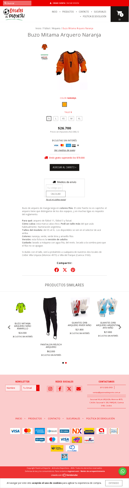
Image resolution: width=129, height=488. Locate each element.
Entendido (114, 483)
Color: (68, 98)
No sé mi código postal (56, 199)
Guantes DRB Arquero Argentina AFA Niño (108, 325)
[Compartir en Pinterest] (73, 270)
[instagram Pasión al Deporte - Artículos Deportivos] (50, 389)
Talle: (68, 112)
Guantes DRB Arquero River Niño (79, 324)
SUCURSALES (99, 12)
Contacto (83, 12)
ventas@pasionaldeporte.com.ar (106, 392)
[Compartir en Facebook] (56, 270)
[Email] (78, 389)
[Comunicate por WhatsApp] (122, 471)
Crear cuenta (59, 3)
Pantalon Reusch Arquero (51, 345)
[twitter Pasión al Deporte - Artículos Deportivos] (69, 389)
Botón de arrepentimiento (93, 471)
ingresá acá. (73, 471)
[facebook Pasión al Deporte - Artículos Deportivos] (59, 389)
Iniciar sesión (73, 3)
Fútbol (46, 28)
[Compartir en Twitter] (65, 270)
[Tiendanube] (64, 476)
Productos (68, 12)
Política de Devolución (94, 16)
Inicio (54, 12)
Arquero (56, 28)
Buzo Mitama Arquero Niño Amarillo (22, 326)
